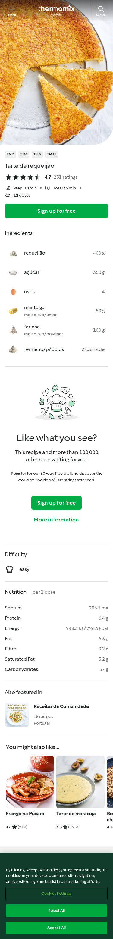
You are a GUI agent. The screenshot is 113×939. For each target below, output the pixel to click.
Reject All (56, 910)
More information (56, 519)
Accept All (56, 927)
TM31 (52, 154)
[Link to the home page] (57, 11)
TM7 (10, 154)
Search (101, 15)
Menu (12, 15)
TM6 (24, 154)
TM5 (37, 154)
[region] (56, 896)
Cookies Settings (56, 893)
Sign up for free (56, 211)
